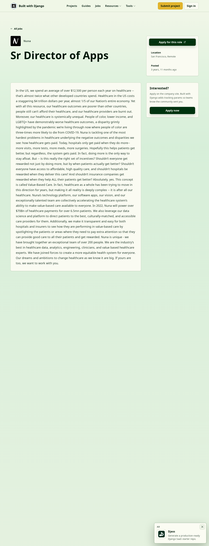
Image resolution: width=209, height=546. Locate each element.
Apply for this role (170, 42)
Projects (72, 6)
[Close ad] (202, 526)
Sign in (191, 6)
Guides (86, 6)
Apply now (172, 110)
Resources (111, 6)
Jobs (98, 6)
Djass (171, 531)
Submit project (170, 6)
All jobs (18, 28)
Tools (129, 6)
